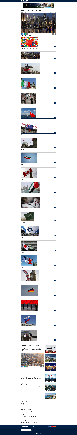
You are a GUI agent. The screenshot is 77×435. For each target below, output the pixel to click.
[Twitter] (22, 34)
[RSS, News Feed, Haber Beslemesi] (55, 426)
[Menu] (55, 1)
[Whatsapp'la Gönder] (25, 34)
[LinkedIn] (24, 34)
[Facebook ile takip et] (49, 426)
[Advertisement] (32, 372)
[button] (52, 34)
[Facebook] (21, 34)
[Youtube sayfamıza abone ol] (52, 426)
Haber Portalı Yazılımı (39, 433)
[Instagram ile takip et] (53, 426)
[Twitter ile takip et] (50, 426)
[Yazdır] (27, 34)
